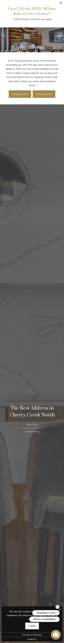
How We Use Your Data (31, 635)
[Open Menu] (59, 35)
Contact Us (31, 639)
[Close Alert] (61, 3)
